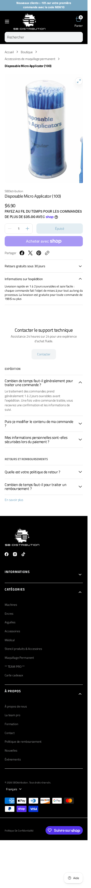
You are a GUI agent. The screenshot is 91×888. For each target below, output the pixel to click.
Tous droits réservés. (40, 778)
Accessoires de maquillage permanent (30, 58)
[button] (7, 21)
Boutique (27, 52)
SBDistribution (20, 778)
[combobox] (44, 37)
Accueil (9, 52)
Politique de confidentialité (19, 826)
